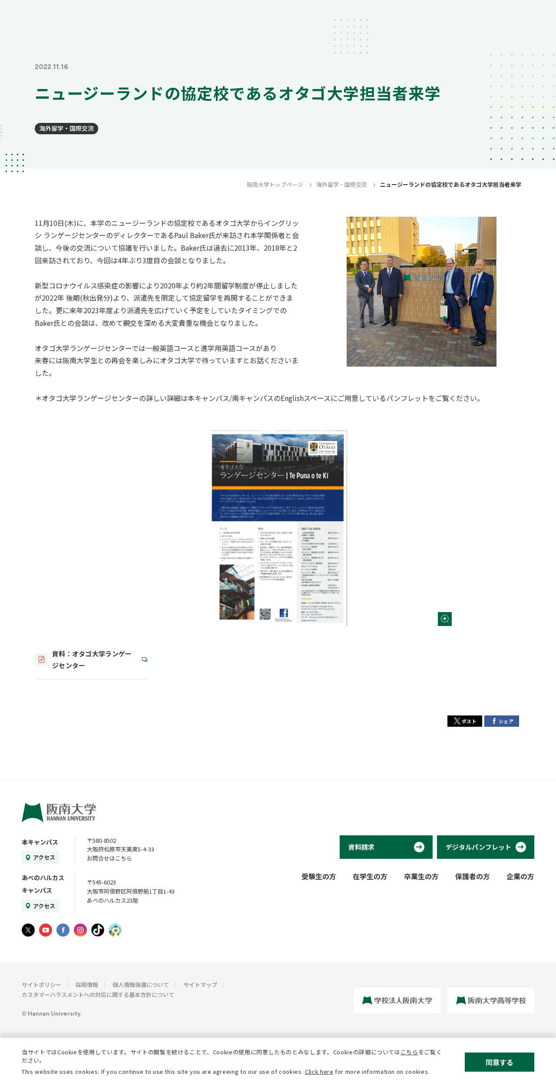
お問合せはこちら (109, 858)
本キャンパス (40, 842)
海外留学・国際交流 (66, 128)
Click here (319, 1071)
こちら (409, 1052)
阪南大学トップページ (275, 184)
